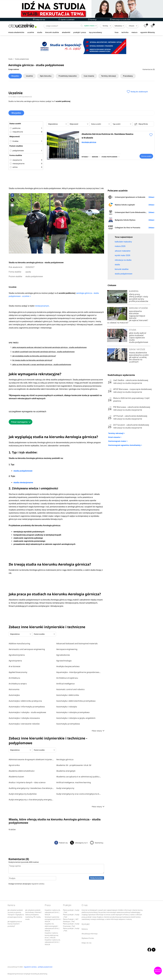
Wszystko (15, 76)
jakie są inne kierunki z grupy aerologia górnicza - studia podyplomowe (41, 364)
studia (39, 32)
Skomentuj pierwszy (157, 970)
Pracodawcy (128, 76)
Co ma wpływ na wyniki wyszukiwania (19, 96)
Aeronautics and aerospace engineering (27, 649)
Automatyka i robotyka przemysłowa (72, 712)
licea (116, 32)
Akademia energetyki (65, 771)
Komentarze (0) (149, 69)
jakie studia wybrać (138, 333)
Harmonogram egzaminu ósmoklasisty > (125, 445)
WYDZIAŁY (85, 157)
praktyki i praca (79, 32)
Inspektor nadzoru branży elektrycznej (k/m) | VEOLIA (51, 935)
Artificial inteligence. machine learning (73, 782)
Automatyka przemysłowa (68, 723)
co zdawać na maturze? (117, 322)
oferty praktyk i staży (138, 296)
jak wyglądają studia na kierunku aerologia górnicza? (34, 356)
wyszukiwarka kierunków (135, 312)
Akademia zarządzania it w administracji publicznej (79, 776)
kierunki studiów (52, 32)
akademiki (66, 32)
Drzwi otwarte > (114, 437)
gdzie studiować (136, 335)
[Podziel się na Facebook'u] (12, 195)
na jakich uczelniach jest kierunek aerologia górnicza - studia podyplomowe (43, 351)
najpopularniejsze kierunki (137, 316)
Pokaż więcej (97, 731)
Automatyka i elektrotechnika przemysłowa (75, 701)
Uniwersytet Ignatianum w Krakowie (130, 197)
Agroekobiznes (63, 655)
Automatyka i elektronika (67, 695)
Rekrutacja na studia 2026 (121, 19)
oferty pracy (134, 294)
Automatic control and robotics (70, 689)
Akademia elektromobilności (21, 771)
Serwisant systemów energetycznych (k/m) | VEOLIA (53, 919)
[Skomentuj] (12, 205)
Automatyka (14, 695)
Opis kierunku (45, 76)
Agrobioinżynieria (17, 655)
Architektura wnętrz (18, 683)
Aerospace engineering (66, 649)
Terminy (105, 26)
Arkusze (131, 26)
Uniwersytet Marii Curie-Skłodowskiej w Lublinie (134, 212)
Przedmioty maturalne (68, 76)
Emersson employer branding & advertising (32, 974)
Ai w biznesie (14, 666)
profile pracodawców (138, 301)
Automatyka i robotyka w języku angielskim (75, 718)
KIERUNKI (95, 157)
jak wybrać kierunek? (138, 320)
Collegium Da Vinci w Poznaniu (127, 227)
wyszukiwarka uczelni (139, 355)
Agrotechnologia (63, 660)
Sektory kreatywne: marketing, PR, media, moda (33, 917)
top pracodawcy (95, 32)
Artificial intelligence (65, 683)
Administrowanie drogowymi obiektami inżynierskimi (31, 759)
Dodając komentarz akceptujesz (26, 884)
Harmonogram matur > (118, 441)
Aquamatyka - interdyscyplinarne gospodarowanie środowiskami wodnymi (79, 672)
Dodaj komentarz (96, 878)
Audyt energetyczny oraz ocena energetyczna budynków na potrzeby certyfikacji (79, 794)
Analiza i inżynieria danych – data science (27, 782)
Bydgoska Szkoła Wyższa (125, 220)
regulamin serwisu (37, 884)
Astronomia (14, 689)
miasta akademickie (16, 32)
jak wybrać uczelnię (138, 357)
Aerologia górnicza (89, 142)
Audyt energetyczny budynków (23, 794)
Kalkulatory (118, 26)
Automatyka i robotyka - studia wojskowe (27, 712)
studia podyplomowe (138, 342)
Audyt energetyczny (65, 788)
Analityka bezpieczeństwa (67, 666)
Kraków (12, 829)
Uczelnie (29, 76)
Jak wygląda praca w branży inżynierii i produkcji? (15, 924)
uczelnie (30, 32)
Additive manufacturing (19, 643)
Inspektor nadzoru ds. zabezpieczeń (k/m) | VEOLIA (52, 912)
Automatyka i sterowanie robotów (24, 723)
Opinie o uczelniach (67, 19)
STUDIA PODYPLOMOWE (109, 157)
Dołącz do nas (40, 19)
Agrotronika (14, 765)
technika (124, 32)
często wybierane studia (137, 338)
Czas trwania (89, 76)
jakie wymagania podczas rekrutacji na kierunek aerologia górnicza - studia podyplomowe (49, 347)
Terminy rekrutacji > (116, 433)
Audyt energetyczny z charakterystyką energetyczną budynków (31, 799)
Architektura (14, 678)
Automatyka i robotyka (66, 706)
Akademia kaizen (16, 776)
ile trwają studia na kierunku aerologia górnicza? (32, 360)
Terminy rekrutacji (108, 76)
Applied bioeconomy (18, 672)
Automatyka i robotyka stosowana (24, 718)
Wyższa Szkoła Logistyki (125, 205)
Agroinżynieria (15, 660)
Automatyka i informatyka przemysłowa (27, 706)
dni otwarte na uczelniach (135, 360)
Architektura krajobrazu (67, 678)
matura (134, 32)
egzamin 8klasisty (147, 32)
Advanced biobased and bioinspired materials (77, 643)
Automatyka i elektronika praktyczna (25, 701)
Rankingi (93, 19)
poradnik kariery (136, 299)
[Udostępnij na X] (12, 200)
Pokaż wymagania (19, 422)
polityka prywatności (45, 967)
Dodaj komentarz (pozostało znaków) (23, 862)
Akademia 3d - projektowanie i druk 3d (73, 765)
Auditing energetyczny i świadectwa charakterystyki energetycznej (31, 788)
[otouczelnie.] (22, 25)
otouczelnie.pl (12, 967)
